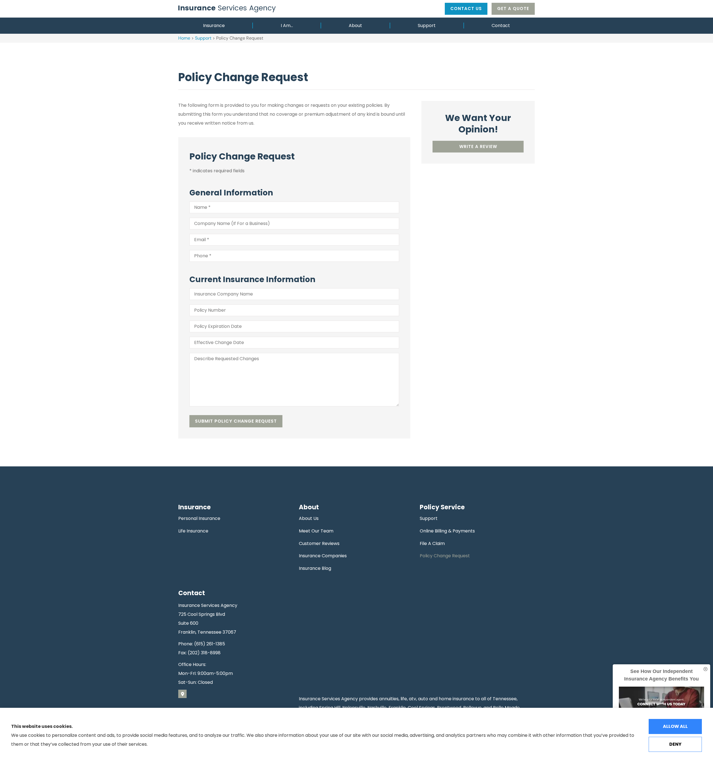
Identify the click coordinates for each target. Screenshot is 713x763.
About (355, 25)
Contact (501, 25)
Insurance (214, 25)
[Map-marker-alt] (182, 694)
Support (427, 25)
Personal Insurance (199, 518)
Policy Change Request (445, 556)
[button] (705, 669)
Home (184, 38)
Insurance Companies (323, 556)
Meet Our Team (316, 531)
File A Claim (432, 543)
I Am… (287, 25)
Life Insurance (193, 531)
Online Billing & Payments (447, 531)
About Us (309, 518)
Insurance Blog (315, 568)
